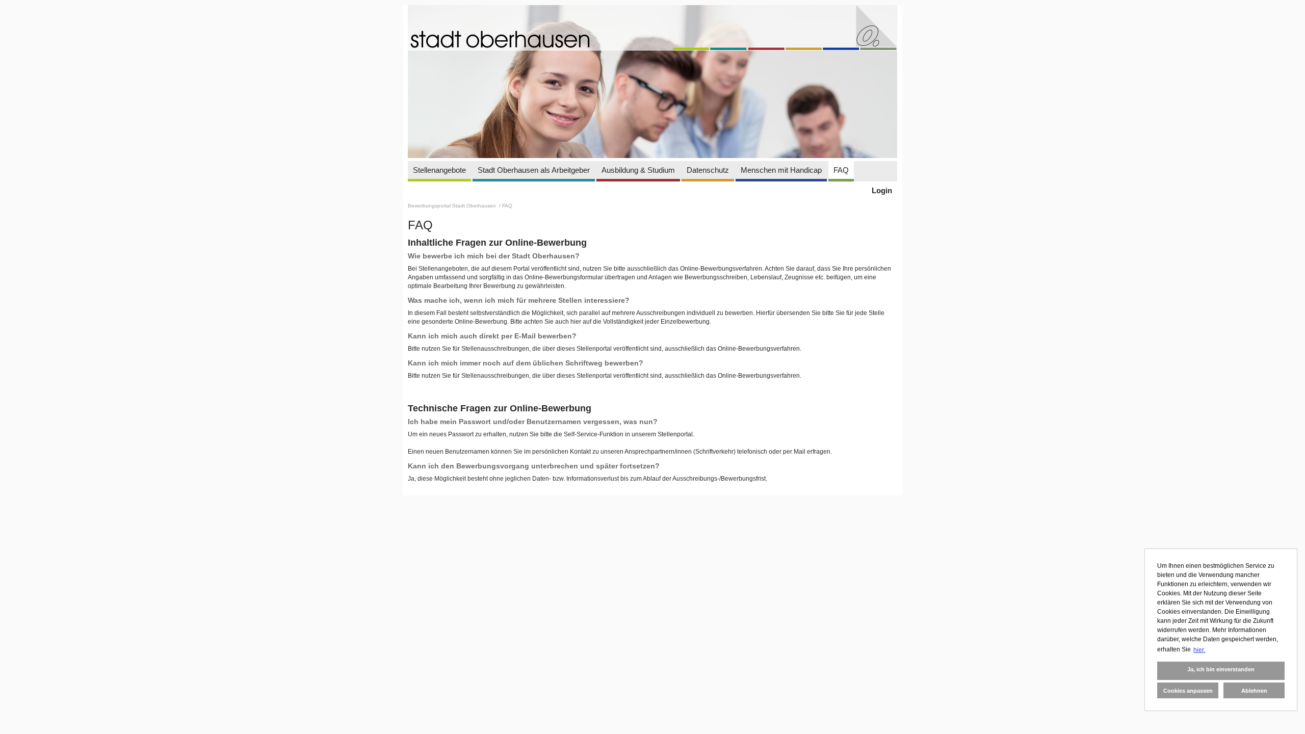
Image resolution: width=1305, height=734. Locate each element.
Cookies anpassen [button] (1188, 691)
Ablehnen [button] (1254, 691)
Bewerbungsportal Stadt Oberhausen (453, 205)
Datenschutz (708, 170)
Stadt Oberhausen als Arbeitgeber (534, 170)
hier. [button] (1199, 649)
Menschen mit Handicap (781, 170)
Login (882, 190)
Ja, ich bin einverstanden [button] (1221, 669)
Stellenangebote (439, 170)
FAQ (841, 170)
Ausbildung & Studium (638, 170)
